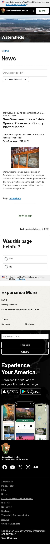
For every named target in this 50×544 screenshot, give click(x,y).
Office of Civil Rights (10, 524)
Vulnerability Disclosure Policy (15, 515)
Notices (4, 494)
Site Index (29, 324)
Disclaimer (6, 511)
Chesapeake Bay (9, 305)
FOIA (3, 490)
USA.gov (5, 519)
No (10, 266)
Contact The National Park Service (17, 498)
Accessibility (7, 481)
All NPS (25, 351)
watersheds (15, 198)
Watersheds (12, 37)
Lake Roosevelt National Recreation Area (20, 309)
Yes (11, 258)
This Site (25, 345)
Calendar (5, 324)
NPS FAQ (5, 503)
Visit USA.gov (9, 538)
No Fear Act (6, 507)
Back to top (25, 215)
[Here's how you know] (25, 3)
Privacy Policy (7, 486)
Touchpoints (20, 279)
